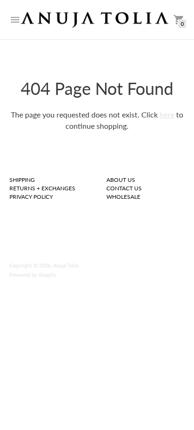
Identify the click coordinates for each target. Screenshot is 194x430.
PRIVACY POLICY (31, 196)
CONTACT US (124, 188)
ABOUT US (120, 179)
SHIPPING (22, 179)
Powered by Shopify (32, 275)
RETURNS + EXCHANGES (42, 188)
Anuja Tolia (66, 265)
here (167, 114)
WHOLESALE (123, 196)
